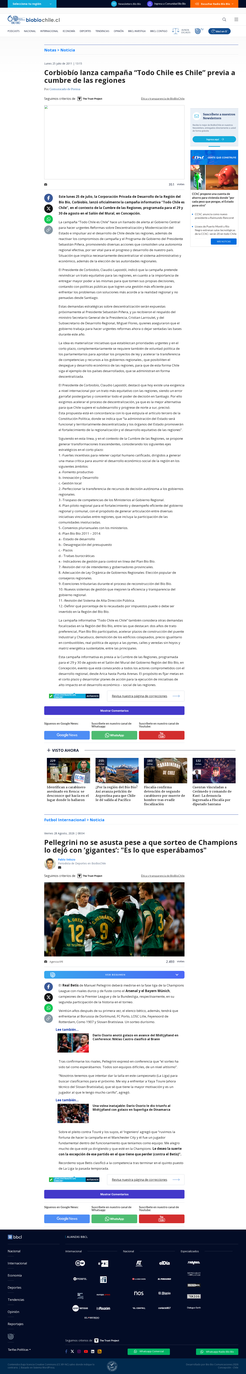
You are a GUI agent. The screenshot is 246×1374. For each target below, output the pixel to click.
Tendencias (102, 31)
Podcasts (13, 31)
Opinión (119, 31)
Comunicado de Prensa (64, 89)
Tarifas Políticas (18, 1349)
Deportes (85, 31)
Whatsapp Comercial (151, 1351)
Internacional (49, 31)
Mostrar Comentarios (114, 710)
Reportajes (15, 1324)
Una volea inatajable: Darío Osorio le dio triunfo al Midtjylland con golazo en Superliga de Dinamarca (131, 1108)
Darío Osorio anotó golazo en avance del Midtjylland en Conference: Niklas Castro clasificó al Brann (135, 1037)
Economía (69, 31)
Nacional (30, 31)
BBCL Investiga (137, 31)
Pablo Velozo (66, 859)
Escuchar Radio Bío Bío (215, 4)
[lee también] (74, 1043)
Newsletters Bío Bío (129, 4)
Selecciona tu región (27, 4)
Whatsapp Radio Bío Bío (219, 1351)
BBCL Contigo (158, 31)
